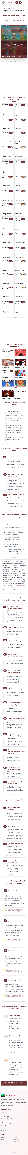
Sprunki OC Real (5, 1116)
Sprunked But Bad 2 (9, 561)
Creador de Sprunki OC (7, 1119)
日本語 (16, 1137)
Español (3, 1139)
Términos (3, 1130)
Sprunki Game (10, 8)
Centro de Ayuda (5, 1125)
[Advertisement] (14, 76)
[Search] (16, 2)
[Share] (25, 56)
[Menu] (24, 2)
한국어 (2, 1144)
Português (16, 1139)
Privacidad (3, 1128)
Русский (3, 1141)
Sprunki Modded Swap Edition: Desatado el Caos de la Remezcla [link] (14, 11)
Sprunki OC (4, 1114)
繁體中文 (16, 1141)
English (3, 1137)
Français (16, 1144)
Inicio (4, 8)
